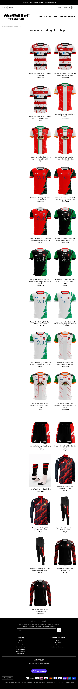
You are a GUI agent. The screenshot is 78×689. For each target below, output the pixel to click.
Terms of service (51, 682)
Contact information (39, 682)
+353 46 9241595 (33, 664)
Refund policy (60, 682)
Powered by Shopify (27, 682)
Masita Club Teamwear (14, 682)
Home (3, 26)
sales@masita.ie (45, 664)
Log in (59, 7)
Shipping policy (70, 682)
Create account (66, 7)
